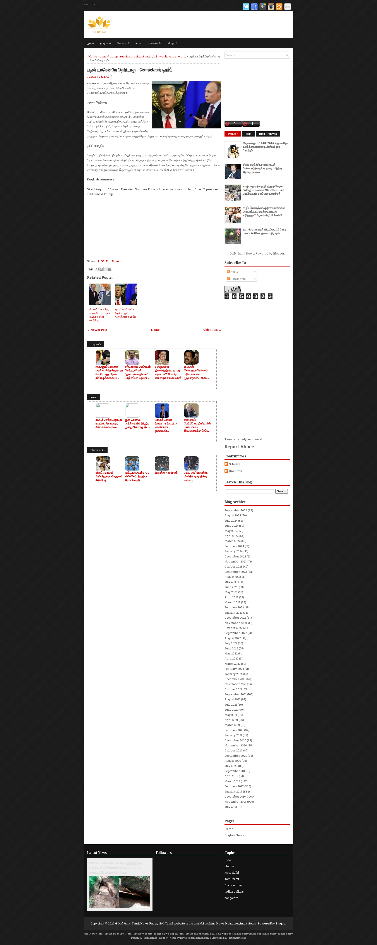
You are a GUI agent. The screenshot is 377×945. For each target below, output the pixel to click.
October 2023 (233, 566)
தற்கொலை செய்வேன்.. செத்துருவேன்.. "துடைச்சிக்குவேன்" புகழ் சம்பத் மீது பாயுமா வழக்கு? (138, 372)
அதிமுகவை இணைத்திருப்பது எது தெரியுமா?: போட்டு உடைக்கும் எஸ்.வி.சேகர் (168, 372)
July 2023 (230, 582)
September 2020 (235, 756)
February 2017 (234, 786)
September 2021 (235, 694)
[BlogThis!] (101, 269)
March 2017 (232, 781)
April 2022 (231, 658)
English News (234, 835)
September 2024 (235, 510)
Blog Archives (268, 133)
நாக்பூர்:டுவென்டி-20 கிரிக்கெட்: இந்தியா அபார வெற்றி (137, 476)
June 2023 (231, 587)
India (227, 860)
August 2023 (232, 577)
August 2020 (232, 761)
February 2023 (234, 607)
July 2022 (230, 643)
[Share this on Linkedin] (117, 261)
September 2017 (235, 771)
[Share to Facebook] (110, 269)
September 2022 (235, 633)
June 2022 (231, 648)
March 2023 (232, 602)
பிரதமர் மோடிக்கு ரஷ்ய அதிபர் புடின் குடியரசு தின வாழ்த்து (99, 314)
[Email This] (97, 269)
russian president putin (135, 56)
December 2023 (235, 556)
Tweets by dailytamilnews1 (243, 439)
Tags (248, 133)
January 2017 (233, 791)
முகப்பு (90, 43)
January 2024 (233, 551)
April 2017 (231, 776)
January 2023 (233, 612)
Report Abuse (239, 446)
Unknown (236, 471)
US (155, 56)
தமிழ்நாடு (105, 43)
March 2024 (232, 541)
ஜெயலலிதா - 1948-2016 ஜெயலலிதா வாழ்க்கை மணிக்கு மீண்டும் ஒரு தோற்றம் (265, 146)
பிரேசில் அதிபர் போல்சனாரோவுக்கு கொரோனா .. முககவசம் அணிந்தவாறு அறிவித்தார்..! (166, 425)
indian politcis (234, 891)
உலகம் (138, 43)
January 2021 (233, 735)
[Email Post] (90, 269)
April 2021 (231, 720)
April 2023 (231, 597)
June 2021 (231, 709)
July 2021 (230, 704)
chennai (229, 866)
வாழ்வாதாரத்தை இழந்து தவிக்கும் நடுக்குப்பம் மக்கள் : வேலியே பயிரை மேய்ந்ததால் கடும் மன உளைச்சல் (263, 190)
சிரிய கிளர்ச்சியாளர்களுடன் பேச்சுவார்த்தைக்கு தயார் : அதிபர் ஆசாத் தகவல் (262, 168)
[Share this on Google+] (108, 261)
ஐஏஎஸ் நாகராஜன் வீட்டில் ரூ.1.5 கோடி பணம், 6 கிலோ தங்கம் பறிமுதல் (264, 231)
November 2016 (235, 801)
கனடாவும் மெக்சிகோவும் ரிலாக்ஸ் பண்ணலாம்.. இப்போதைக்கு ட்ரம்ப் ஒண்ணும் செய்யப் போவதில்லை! (197, 425)
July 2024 (231, 521)
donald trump (109, 56)
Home (92, 56)
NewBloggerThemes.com (194, 937)
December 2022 (235, 618)
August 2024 (232, 515)
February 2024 (234, 546)
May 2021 (230, 715)
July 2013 (230, 807)
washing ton (167, 56)
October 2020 (233, 750)
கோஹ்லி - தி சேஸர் (166, 472)
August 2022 (232, 638)
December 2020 (235, 740)
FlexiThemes (150, 937)
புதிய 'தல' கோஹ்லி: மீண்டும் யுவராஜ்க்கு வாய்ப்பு (195, 476)
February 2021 (233, 730)
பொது (172, 43)
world (182, 56)
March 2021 (232, 725)
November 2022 (235, 623)
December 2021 (235, 679)
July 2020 (231, 766)
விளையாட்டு (154, 43)
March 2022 (232, 664)
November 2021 (235, 684)
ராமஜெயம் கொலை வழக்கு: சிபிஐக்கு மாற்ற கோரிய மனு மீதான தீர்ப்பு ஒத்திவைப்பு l (109, 372)
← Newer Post (97, 330)
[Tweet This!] (102, 261)
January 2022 (233, 674)
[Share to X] (105, 269)
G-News (234, 464)
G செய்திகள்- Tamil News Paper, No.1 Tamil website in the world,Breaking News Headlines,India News (185, 923)
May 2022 (231, 653)
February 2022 (234, 669)
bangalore (231, 898)
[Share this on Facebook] (98, 261)
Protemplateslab (237, 937)
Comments (238, 279)
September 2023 (235, 572)
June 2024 (231, 526)
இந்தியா (123, 43)
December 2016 (235, 796)
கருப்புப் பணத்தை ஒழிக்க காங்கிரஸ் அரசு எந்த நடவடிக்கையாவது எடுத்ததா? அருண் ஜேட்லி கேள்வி (264, 211)
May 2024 (231, 531)
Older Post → (212, 330)
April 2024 (231, 536)
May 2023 (231, 592)
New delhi (231, 872)
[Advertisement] (154, 227)
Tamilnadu (231, 879)
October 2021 (233, 689)
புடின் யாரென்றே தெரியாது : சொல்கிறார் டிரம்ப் (129, 69)
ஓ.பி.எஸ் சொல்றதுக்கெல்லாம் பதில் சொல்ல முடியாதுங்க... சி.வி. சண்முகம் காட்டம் (196, 372)
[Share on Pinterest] (113, 261)
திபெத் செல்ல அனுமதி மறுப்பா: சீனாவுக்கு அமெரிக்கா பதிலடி (109, 423)
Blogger (278, 253)
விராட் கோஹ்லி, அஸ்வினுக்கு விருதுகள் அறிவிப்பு (109, 476)
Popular (233, 133)
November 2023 (235, 561)
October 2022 (233, 628)
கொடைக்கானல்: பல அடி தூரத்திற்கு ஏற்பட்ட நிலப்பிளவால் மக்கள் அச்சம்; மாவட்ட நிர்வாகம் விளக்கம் (115, 868)
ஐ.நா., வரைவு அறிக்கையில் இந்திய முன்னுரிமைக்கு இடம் (137, 423)
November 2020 (235, 745)
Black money (233, 885)
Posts (234, 271)
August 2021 (232, 699)
